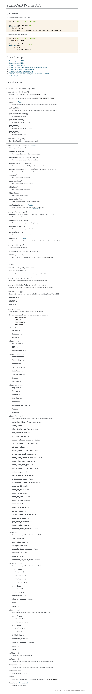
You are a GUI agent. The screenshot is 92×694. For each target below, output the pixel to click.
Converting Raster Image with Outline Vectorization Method (28, 67)
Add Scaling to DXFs (15, 76)
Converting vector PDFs (16, 61)
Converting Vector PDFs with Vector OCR (22, 69)
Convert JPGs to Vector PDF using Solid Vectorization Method (29, 74)
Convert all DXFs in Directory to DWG (21, 71)
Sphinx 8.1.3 (75, 690)
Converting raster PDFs (16, 63)
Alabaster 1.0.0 (84, 690)
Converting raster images (17, 65)
